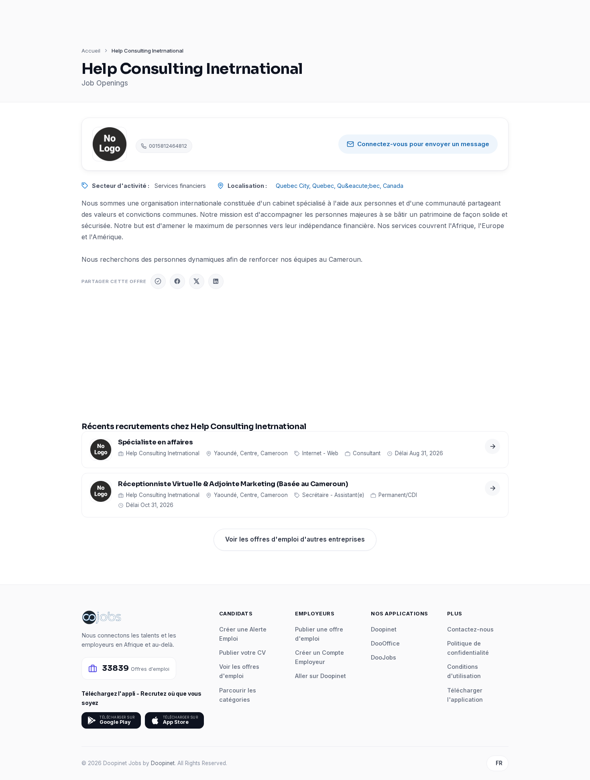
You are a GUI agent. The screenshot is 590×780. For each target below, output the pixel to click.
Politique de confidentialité (468, 648)
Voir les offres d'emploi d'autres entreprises (295, 539)
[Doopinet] (158, 281)
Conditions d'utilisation (464, 671)
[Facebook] (177, 281)
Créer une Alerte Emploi (243, 634)
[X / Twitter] (196, 281)
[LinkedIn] (216, 281)
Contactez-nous (470, 629)
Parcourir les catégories (237, 695)
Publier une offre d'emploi (319, 634)
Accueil (90, 50)
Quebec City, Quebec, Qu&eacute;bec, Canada (339, 185)
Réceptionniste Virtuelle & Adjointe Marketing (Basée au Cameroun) (233, 484)
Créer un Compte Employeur (319, 657)
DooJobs (383, 657)
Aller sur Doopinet (320, 675)
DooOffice (385, 643)
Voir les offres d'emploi (239, 671)
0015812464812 (168, 146)
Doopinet (384, 629)
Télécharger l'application (465, 695)
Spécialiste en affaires (155, 442)
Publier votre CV (242, 652)
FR (499, 763)
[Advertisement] (295, 355)
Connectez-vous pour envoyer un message (423, 144)
